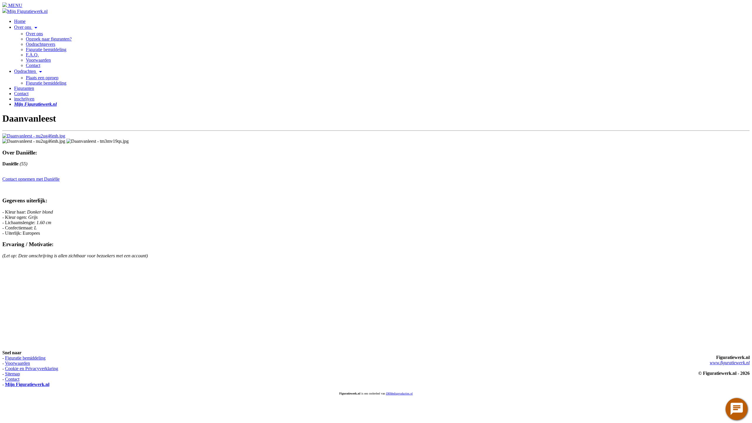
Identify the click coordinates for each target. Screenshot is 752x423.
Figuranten (24, 88)
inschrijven (24, 98)
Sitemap (12, 373)
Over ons (26, 27)
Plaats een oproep (42, 77)
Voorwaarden (38, 60)
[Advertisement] (178, 304)
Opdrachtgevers (40, 44)
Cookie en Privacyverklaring (31, 368)
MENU (14, 5)
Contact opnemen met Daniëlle (31, 179)
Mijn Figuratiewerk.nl (27, 11)
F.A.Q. (32, 54)
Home (20, 21)
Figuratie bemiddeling (46, 49)
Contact (33, 65)
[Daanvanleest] (33, 135)
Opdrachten (29, 71)
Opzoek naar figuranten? (49, 38)
